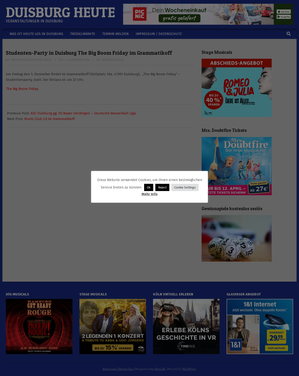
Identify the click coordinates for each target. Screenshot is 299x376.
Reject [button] (162, 187)
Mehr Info (150, 194)
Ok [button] (148, 187)
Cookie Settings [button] (185, 187)
